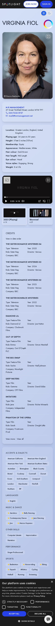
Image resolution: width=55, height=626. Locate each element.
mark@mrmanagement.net (21, 115)
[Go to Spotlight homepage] (11, 4)
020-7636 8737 (16, 112)
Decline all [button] (40, 614)
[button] (46, 4)
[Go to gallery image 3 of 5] (28, 91)
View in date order (13, 238)
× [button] (52, 582)
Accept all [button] (14, 614)
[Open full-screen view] (48, 36)
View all (20, 439)
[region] (27, 190)
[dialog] (27, 602)
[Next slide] (48, 68)
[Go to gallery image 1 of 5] (25, 91)
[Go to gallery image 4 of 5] (29, 91)
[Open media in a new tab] (39, 201)
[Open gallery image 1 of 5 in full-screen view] (27, 65)
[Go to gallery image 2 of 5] (26, 91)
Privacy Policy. (39, 596)
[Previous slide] (7, 68)
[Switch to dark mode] (46, 13)
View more (10, 439)
